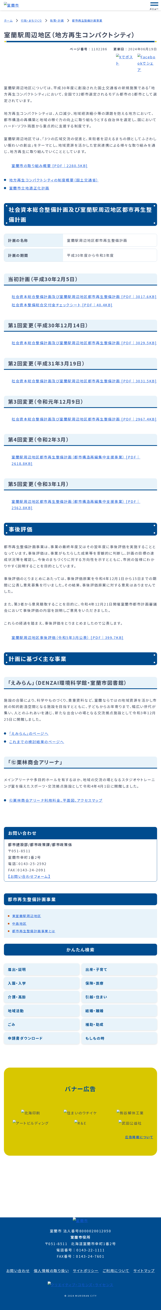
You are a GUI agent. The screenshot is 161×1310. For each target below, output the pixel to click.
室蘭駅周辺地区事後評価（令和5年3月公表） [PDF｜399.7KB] (68, 637)
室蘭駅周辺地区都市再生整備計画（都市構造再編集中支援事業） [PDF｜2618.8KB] (76, 460)
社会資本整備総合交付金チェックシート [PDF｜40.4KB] (62, 304)
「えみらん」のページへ (29, 733)
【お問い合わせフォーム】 (29, 876)
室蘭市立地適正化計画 (29, 188)
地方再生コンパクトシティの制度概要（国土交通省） (54, 179)
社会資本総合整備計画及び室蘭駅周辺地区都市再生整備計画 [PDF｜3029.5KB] (84, 342)
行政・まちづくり (31, 20)
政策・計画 (57, 20)
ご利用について (116, 1270)
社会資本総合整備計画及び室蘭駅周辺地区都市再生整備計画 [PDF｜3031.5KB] (84, 380)
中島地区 (19, 923)
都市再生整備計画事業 (87, 20)
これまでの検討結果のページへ (36, 741)
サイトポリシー (86, 1270)
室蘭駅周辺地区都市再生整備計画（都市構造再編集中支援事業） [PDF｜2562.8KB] (76, 504)
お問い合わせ (18, 1270)
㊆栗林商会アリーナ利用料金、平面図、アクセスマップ (56, 800)
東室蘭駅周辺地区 (26, 915)
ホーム (8, 20)
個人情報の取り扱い (51, 1270)
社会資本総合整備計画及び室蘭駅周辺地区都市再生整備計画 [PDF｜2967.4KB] (84, 419)
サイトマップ (144, 1270)
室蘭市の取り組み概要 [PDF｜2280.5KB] (50, 165)
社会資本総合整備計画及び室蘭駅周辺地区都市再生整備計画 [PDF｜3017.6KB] (84, 296)
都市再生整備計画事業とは (33, 931)
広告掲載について (139, 1137)
